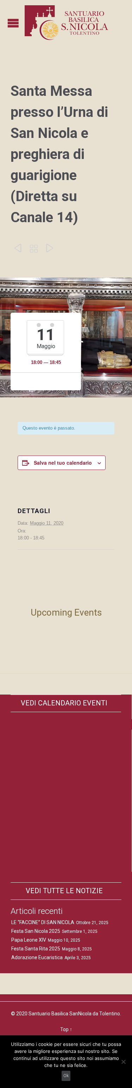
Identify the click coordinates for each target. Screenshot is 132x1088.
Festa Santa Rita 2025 (35, 948)
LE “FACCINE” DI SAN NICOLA (42, 922)
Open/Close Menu (13, 23)
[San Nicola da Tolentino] (68, 23)
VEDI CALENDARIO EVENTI (64, 703)
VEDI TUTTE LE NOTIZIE (64, 891)
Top (64, 1029)
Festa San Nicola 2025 (35, 931)
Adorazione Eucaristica (37, 957)
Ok (66, 1075)
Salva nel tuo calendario (63, 462)
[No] (123, 1061)
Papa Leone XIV (28, 940)
